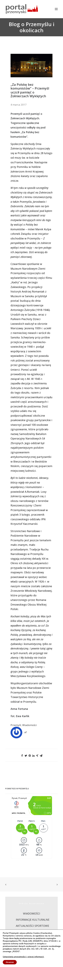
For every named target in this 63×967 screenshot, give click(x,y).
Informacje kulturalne (32, 919)
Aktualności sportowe (32, 925)
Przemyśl (16, 725)
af (25, 732)
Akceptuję (10, 962)
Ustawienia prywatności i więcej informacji (23, 956)
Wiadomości (29, 725)
